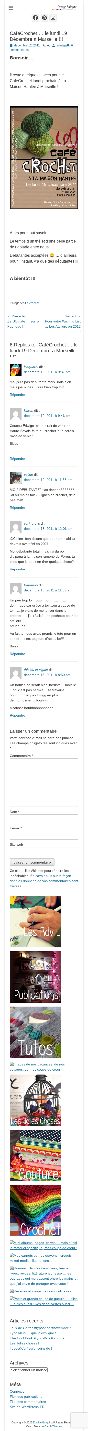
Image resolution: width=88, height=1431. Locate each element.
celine (28, 475)
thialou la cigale (36, 670)
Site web (16, 844)
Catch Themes (53, 1426)
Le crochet (32, 303)
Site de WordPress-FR (27, 1407)
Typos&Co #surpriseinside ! (31, 1348)
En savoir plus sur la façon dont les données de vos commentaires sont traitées (44, 881)
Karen (28, 410)
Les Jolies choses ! (24, 1343)
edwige (61, 45)
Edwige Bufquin (42, 1422)
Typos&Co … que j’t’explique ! (33, 1333)
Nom (14, 812)
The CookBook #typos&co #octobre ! (38, 1338)
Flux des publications (26, 1396)
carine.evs (32, 523)
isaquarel (31, 367)
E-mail (16, 828)
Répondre (17, 395)
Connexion (18, 1391)
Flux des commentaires (28, 1402)
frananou (31, 585)
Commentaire (21, 756)
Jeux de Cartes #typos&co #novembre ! (40, 1328)
